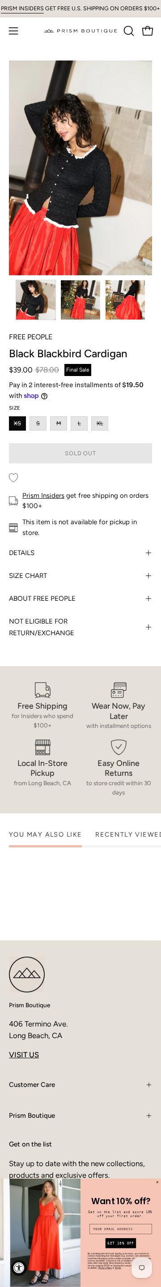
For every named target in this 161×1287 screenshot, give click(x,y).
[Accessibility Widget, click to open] (19, 1268)
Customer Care (32, 1085)
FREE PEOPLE (30, 337)
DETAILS (21, 553)
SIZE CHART (28, 576)
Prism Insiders (43, 496)
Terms (118, 1268)
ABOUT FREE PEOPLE (42, 598)
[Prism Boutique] (80, 31)
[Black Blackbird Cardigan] (36, 300)
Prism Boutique (29, 1005)
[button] (128, 31)
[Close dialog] (157, 1182)
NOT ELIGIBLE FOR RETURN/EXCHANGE (41, 627)
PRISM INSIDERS (22, 8)
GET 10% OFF (120, 1243)
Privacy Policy (105, 1268)
